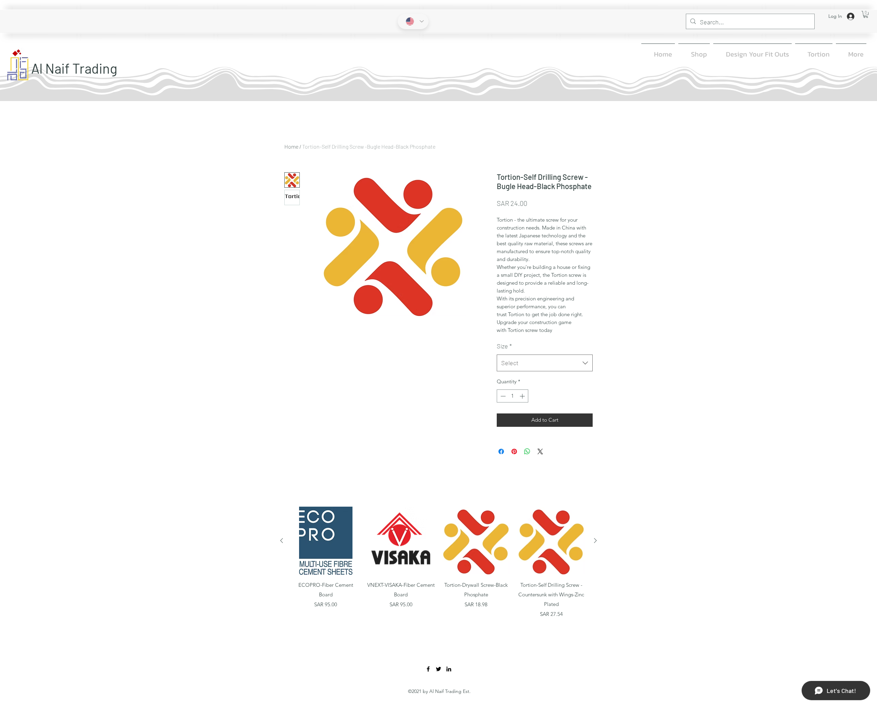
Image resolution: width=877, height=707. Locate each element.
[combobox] (545, 363)
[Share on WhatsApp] (527, 451)
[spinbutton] (512, 396)
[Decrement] (502, 396)
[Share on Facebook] (501, 451)
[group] (438, 562)
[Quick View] (326, 541)
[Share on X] (540, 451)
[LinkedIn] (448, 669)
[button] (866, 14)
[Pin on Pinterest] (514, 451)
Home (291, 146)
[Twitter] (438, 669)
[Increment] (523, 396)
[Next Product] (595, 540)
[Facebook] (428, 669)
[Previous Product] (281, 540)
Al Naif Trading (74, 68)
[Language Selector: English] (413, 21)
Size (504, 346)
